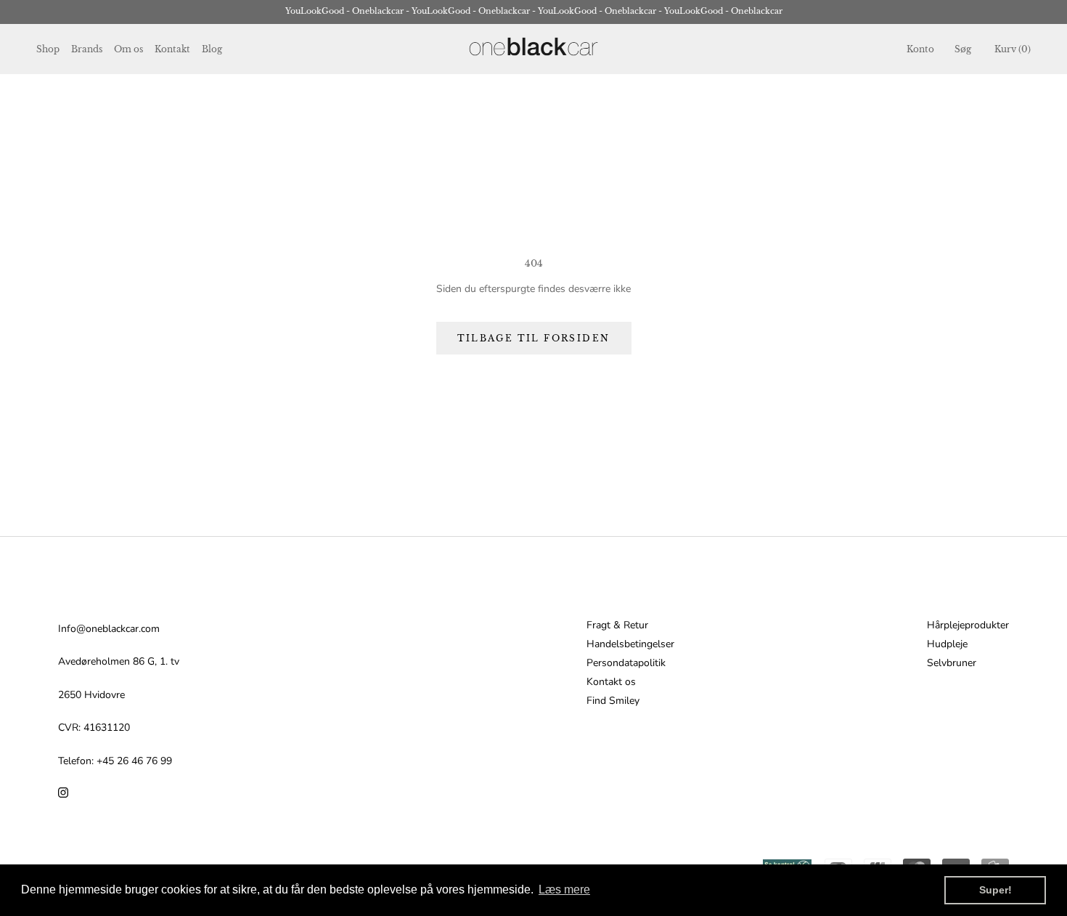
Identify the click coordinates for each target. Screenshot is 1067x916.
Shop (48, 49)
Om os (128, 49)
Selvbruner (951, 663)
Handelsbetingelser (630, 644)
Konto (920, 49)
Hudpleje (947, 644)
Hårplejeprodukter (968, 625)
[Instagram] (63, 792)
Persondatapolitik (626, 663)
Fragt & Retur (617, 625)
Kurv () (1012, 49)
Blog (212, 49)
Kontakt (172, 49)
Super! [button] (995, 890)
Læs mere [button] (564, 889)
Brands (86, 49)
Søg (962, 49)
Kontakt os (611, 682)
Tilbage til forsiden (533, 338)
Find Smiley (612, 701)
